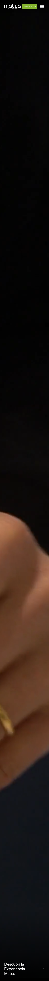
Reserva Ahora (30, 6)
